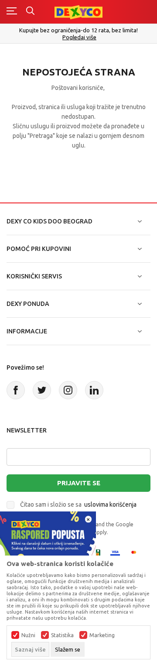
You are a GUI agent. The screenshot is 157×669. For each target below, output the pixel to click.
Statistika (62, 635)
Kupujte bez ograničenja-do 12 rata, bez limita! (78, 30)
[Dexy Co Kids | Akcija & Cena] (78, 11)
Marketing (102, 635)
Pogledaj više (79, 37)
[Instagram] (68, 390)
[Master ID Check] (136, 553)
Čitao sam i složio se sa (78, 504)
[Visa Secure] (115, 553)
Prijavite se (78, 483)
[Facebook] (15, 390)
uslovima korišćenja (110, 504)
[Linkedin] (94, 390)
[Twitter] (42, 390)
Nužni (28, 635)
